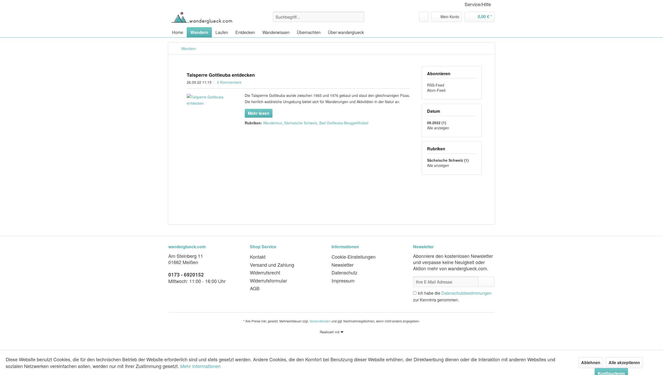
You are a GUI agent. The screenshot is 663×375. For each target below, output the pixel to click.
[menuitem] (318, 17)
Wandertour (272, 122)
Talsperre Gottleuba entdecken (221, 75)
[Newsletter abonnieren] (486, 282)
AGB (255, 288)
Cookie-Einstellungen (354, 256)
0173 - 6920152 (186, 274)
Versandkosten (319, 321)
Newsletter (343, 264)
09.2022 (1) (436, 122)
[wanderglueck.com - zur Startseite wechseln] (202, 18)
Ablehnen (590, 362)
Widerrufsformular (268, 280)
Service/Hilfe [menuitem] (477, 4)
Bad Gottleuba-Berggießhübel (343, 122)
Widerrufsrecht (265, 272)
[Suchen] (359, 17)
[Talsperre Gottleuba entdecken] (209, 100)
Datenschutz (344, 272)
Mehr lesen (258, 113)
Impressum (343, 280)
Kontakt (257, 256)
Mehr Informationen (200, 366)
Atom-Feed (436, 90)
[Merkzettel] (423, 17)
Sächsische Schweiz (300, 122)
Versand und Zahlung (272, 264)
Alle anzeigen (438, 127)
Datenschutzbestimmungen (466, 293)
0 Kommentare (229, 82)
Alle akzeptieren (624, 362)
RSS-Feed (435, 85)
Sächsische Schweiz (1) (448, 160)
